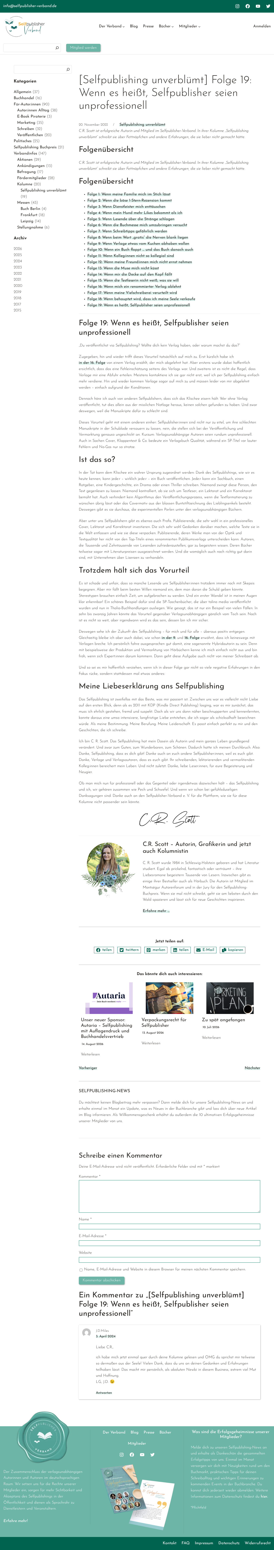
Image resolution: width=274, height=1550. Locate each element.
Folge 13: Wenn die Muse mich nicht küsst (123, 268)
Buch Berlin (30, 209)
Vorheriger (88, 1068)
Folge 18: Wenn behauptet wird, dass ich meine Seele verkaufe (141, 299)
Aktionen (25, 160)
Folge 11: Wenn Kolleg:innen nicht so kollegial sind (130, 256)
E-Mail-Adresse (92, 1236)
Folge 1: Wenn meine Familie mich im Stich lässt (128, 194)
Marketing (26, 123)
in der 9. (169, 638)
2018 (17, 298)
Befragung (26, 172)
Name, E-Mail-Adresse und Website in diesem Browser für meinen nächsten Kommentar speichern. (165, 1270)
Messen (23, 203)
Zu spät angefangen (223, 1020)
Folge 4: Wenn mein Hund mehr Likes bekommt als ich (134, 213)
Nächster (252, 1068)
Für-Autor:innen (27, 104)
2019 (17, 292)
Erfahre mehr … (156, 911)
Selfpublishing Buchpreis (35, 147)
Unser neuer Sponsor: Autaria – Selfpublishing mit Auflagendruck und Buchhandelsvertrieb (106, 1028)
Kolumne (24, 184)
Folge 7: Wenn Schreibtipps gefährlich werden (127, 231)
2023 (18, 268)
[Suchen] (57, 48)
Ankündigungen (31, 166)
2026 (18, 249)
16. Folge (192, 638)
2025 (18, 255)
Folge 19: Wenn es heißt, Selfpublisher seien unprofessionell (138, 305)
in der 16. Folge (92, 363)
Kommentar (89, 1177)
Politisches (22, 141)
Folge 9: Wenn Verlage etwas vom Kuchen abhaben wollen (138, 244)
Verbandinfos (25, 154)
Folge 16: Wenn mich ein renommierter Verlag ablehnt (134, 287)
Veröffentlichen (30, 135)
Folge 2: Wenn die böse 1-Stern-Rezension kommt (129, 201)
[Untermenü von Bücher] (172, 26)
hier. (264, 1497)
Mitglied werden (83, 48)
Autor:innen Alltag (33, 110)
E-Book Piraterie (31, 117)
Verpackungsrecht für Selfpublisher (163, 1023)
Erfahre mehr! (15, 1521)
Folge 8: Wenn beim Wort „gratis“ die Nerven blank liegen (137, 238)
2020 (18, 286)
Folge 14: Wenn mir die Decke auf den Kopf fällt (129, 275)
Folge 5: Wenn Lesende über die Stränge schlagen (130, 219)
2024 (18, 261)
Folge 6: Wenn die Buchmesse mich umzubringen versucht (137, 225)
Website (85, 1253)
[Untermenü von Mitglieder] (199, 26)
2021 (17, 280)
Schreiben (25, 129)
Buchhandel (24, 98)
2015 (17, 310)
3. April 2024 (106, 1336)
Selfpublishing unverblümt (43, 191)
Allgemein (22, 92)
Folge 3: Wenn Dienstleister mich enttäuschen (126, 207)
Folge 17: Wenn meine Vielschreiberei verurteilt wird (132, 293)
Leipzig (27, 221)
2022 (18, 274)
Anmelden (262, 26)
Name (85, 1219)
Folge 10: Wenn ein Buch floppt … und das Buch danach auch (140, 250)
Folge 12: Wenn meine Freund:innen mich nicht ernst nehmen (139, 262)
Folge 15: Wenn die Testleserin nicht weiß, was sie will (133, 281)
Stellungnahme (30, 228)
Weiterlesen (90, 1054)
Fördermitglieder (31, 178)
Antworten (104, 1393)
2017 (17, 304)
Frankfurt (29, 215)
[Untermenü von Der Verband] (123, 26)
